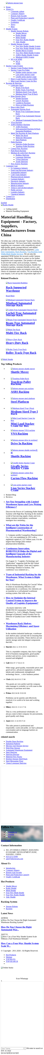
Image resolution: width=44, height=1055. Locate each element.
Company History (18, 14)
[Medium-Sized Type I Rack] (22, 408)
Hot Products (11, 955)
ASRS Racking (22, 127)
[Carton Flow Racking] (24, 475)
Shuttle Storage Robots (19, 31)
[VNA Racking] (23, 430)
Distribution (10, 199)
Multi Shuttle (21, 38)
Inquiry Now (6, 841)
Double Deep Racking (14, 741)
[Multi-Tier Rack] (13, 330)
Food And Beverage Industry (22, 170)
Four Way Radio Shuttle (25, 40)
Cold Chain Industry (19, 175)
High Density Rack (18, 96)
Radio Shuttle (21, 35)
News (13, 24)
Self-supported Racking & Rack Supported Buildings (28, 130)
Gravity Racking (22, 101)
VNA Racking (16, 122)
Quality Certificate (18, 20)
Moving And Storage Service (17, 746)
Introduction (10, 868)
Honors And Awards (19, 16)
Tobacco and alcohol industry (22, 188)
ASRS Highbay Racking (20, 125)
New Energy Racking (19, 164)
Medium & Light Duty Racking (23, 153)
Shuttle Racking (22, 98)
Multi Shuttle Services (14, 254)
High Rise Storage (13, 748)
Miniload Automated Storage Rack (29, 120)
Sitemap (9, 957)
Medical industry (17, 185)
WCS (18, 61)
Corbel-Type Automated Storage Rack (21, 314)
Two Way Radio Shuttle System (28, 46)
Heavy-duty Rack (17, 107)
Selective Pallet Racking (25, 144)
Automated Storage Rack (20, 109)
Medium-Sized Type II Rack (27, 94)
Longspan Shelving (23, 157)
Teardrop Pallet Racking (25, 146)
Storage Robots (12, 906)
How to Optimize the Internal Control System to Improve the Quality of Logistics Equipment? (22, 600)
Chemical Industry (18, 194)
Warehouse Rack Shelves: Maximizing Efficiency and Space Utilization (22, 626)
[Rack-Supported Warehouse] (17, 283)
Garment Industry (17, 179)
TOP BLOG (11, 959)
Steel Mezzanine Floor (14, 761)
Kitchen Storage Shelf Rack (16, 759)
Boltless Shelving (22, 155)
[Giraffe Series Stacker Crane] (23, 463)
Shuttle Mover (21, 33)
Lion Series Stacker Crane (23, 489)
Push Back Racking (18, 151)
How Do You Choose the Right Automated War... (16, 928)
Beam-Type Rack (22, 88)
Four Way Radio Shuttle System (28, 48)
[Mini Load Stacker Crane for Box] (24, 420)
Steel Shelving (11, 752)
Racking (9, 909)
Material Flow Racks (14, 757)
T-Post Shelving (22, 159)
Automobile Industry (19, 172)
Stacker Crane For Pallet (20, 70)
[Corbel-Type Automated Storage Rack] (21, 310)
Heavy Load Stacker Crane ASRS (24, 79)
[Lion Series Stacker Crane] (21, 485)
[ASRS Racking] (22, 388)
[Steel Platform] (23, 398)
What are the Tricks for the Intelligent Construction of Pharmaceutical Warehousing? (21, 528)
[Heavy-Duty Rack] (14, 340)
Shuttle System (11, 29)
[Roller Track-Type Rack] (16, 349)
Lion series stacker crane (25, 75)
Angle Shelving (22, 162)
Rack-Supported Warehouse (16, 289)
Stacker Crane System (14, 66)
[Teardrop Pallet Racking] (20, 379)
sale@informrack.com (14, 859)
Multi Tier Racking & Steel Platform (25, 133)
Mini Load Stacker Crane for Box (24, 81)
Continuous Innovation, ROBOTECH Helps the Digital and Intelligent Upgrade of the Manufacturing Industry (23, 552)
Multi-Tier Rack (22, 135)
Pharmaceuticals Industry (20, 177)
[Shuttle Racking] (24, 453)
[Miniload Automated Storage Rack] (20, 300)
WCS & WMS (16, 59)
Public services (16, 190)
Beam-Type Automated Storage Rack (20, 324)
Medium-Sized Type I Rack (26, 92)
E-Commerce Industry (19, 168)
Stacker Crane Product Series (22, 68)
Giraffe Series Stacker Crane (20, 467)
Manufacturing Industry (20, 183)
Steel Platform (21, 140)
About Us (9, 9)
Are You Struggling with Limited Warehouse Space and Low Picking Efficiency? (23, 504)
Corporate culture (17, 11)
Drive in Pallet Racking (25, 105)
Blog (13, 27)
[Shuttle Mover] (23, 369)
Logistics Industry (18, 192)
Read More (10, 296)
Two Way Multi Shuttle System (28, 53)
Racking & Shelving (14, 83)
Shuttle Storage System (20, 44)
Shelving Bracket (12, 754)
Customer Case (12, 166)
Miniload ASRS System (25, 57)
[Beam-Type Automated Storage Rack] (21, 320)
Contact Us (10, 196)
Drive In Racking (21, 443)
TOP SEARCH (12, 961)
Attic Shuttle (20, 42)
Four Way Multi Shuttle (15, 893)
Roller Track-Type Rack (25, 90)
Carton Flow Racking (19, 149)
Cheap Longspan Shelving (16, 763)
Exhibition (15, 22)
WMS (18, 64)
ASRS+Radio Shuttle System (27, 55)
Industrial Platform (13, 744)
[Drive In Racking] (24, 440)
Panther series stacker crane (26, 72)
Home (8, 7)
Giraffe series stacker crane (26, 77)
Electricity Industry (18, 181)
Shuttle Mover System (24, 51)
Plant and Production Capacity (22, 18)
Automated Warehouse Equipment (19, 750)
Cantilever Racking (23, 103)
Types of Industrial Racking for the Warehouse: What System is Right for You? (23, 577)
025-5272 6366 (12, 857)
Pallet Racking (16, 142)
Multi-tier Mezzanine (24, 138)
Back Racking (20, 252)
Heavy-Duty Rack (17, 342)
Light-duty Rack (17, 85)
